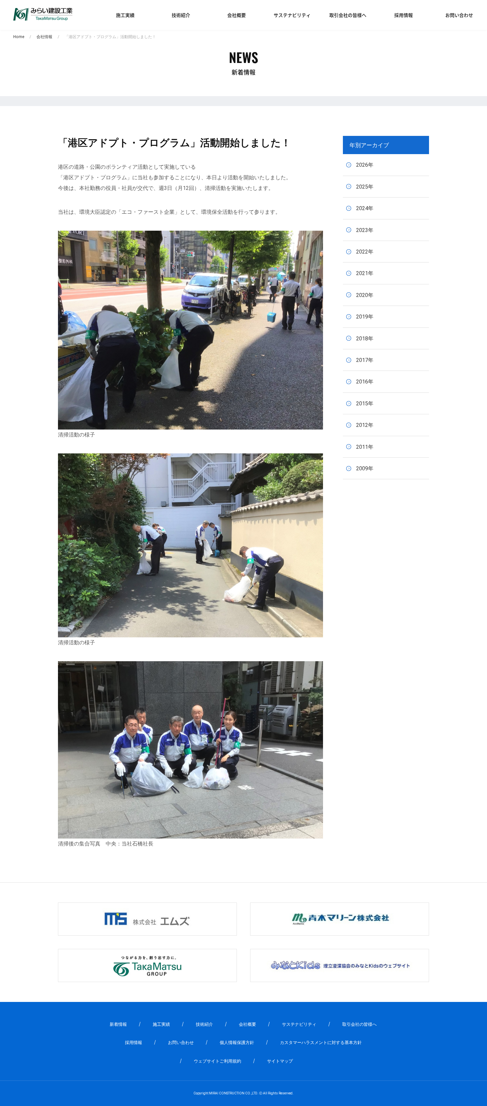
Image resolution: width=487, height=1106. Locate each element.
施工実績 (125, 15)
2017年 (364, 360)
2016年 (364, 381)
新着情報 (118, 1024)
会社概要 (236, 15)
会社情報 (44, 36)
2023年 (364, 230)
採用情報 (403, 15)
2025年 (364, 187)
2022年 (364, 252)
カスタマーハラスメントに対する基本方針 (321, 1042)
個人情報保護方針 (237, 1042)
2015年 (364, 403)
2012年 (364, 425)
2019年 (364, 317)
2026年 (364, 165)
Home (18, 36)
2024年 (364, 208)
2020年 (364, 295)
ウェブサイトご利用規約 (217, 1061)
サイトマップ (280, 1061)
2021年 (364, 273)
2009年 (364, 468)
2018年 (364, 338)
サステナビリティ (292, 15)
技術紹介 (181, 15)
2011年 (364, 447)
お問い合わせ (459, 15)
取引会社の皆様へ (347, 15)
